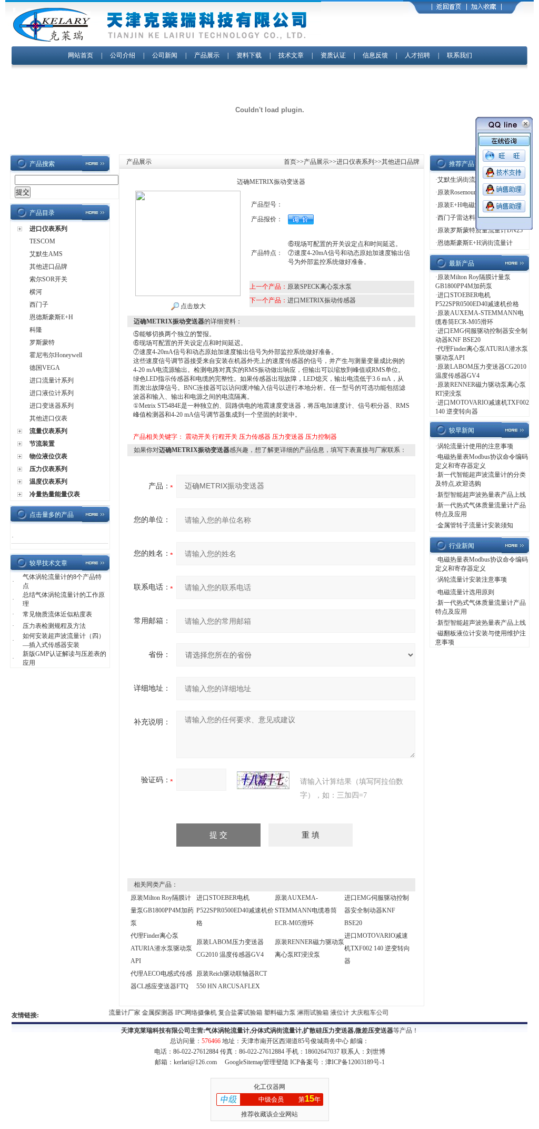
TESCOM (42, 241)
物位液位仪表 (48, 456)
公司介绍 (122, 55)
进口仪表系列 (48, 228)
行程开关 (224, 436)
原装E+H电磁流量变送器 (471, 205)
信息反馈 (375, 55)
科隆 (35, 329)
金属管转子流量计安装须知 (475, 525)
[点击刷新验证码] (263, 780)
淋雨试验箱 (305, 1012)
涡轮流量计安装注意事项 (472, 579)
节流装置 (42, 443)
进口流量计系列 (51, 380)
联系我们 (459, 55)
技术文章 (291, 55)
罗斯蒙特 (42, 342)
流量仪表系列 (48, 431)
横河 (35, 292)
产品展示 (206, 55)
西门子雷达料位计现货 (469, 217)
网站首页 (80, 55)
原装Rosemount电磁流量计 (473, 192)
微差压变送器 (374, 1030)
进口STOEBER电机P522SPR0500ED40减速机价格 (235, 910)
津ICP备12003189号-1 (355, 1062)
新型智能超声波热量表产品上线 (481, 494)
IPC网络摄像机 (188, 1012)
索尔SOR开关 (48, 279)
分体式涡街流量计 (276, 1030)
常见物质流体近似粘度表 (57, 614)
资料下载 (249, 55)
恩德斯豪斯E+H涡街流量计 (475, 243)
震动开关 (198, 436)
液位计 (332, 1012)
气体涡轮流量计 (227, 1030)
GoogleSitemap (244, 1062)
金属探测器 (150, 1012)
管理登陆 (275, 1062)
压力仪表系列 (48, 469)
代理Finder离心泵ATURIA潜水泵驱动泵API (161, 948)
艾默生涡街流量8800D (468, 179)
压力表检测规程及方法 (54, 626)
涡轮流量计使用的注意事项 (475, 446)
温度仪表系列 (48, 481)
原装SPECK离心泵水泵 (319, 286)
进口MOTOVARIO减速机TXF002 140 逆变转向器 (377, 948)
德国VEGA (44, 367)
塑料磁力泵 (272, 1012)
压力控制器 (321, 436)
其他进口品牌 (48, 266)
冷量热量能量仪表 (54, 494)
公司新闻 (165, 55)
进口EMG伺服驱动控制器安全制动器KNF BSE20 (376, 910)
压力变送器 (288, 436)
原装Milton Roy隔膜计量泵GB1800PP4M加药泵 (162, 910)
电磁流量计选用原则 (465, 592)
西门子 (38, 304)
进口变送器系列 (51, 405)
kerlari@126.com (195, 1062)
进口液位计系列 (51, 393)
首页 (290, 161)
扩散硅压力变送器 (328, 1030)
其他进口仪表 (48, 418)
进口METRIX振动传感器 (321, 300)
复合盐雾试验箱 (233, 1012)
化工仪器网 (269, 1087)
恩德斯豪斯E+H (51, 317)
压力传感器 (255, 436)
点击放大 (192, 306)
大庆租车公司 (362, 1012)
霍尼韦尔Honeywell (55, 355)
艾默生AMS (46, 254)
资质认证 (333, 55)
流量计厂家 (117, 1012)
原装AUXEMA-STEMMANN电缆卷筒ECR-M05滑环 (306, 910)
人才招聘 (417, 55)
